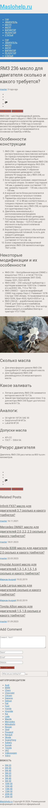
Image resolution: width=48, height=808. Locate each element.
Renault (8, 734)
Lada (7, 716)
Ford (7, 706)
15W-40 (8, 788)
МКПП (8, 24)
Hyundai (9, 711)
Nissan (8, 727)
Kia (6, 714)
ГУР (7, 19)
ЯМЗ (13, 60)
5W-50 (8, 781)
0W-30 (8, 768)
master (3, 89)
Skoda (8, 737)
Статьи (9, 35)
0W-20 (8, 765)
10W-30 (8, 783)
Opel (7, 729)
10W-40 (8, 786)
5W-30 (8, 775)
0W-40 (8, 770)
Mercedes (10, 721)
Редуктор (10, 32)
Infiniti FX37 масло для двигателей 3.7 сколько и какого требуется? (23, 510)
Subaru (8, 742)
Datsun (8, 700)
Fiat (6, 703)
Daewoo (9, 698)
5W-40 (8, 778)
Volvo (7, 755)
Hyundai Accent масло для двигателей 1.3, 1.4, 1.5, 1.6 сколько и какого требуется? (20, 569)
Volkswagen (11, 753)
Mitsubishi (10, 724)
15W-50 (8, 791)
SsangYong (10, 740)
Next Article (17, 111)
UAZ (7, 750)
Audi (7, 685)
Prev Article (5, 111)
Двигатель (11, 22)
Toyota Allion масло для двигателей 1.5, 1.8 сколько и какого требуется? (20, 611)
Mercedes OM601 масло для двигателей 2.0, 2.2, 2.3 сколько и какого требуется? (23, 531)
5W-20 (8, 773)
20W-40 (8, 794)
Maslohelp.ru (16, 6)
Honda (8, 708)
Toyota (8, 747)
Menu (3, 14)
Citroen (8, 695)
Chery (8, 690)
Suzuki (8, 745)
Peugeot (9, 732)
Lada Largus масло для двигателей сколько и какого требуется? (20, 590)
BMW (7, 687)
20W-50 (8, 796)
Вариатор (10, 30)
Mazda (8, 719)
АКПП (8, 27)
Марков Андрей (8, 579)
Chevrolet (9, 693)
